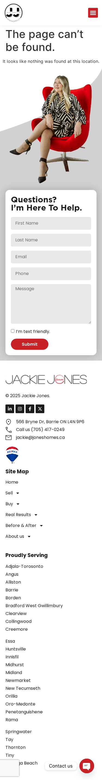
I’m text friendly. (33, 331)
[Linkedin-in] (9, 408)
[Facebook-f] (30, 408)
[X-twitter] (40, 408)
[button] (93, 13)
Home (11, 482)
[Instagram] (20, 408)
